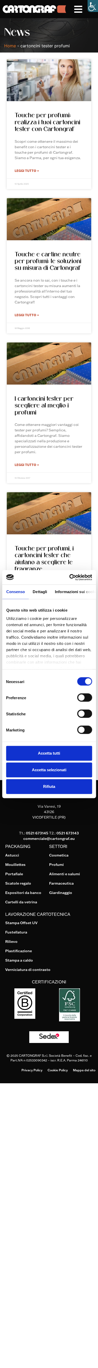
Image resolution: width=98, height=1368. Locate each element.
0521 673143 (67, 833)
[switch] (84, 697)
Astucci (12, 855)
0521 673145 (37, 833)
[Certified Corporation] (24, 1017)
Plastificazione (18, 951)
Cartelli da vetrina (21, 902)
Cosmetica (58, 855)
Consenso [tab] (15, 591)
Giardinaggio (60, 892)
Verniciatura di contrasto (27, 969)
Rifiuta (49, 786)
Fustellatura (16, 932)
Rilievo (11, 941)
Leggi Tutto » (27, 171)
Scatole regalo (18, 883)
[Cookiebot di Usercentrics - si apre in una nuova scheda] (70, 577)
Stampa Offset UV (21, 922)
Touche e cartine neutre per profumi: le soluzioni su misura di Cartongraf (48, 260)
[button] (86, 9)
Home (10, 45)
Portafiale (14, 874)
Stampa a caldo (19, 960)
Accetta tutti (49, 753)
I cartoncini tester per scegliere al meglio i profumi (44, 405)
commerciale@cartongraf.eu (49, 838)
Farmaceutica (61, 883)
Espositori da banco (23, 892)
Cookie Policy (58, 1070)
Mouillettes (15, 864)
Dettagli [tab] (40, 591)
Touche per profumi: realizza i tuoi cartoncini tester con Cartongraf (47, 121)
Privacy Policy (31, 1070)
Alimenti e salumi (64, 874)
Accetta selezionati (49, 770)
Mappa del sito (84, 1070)
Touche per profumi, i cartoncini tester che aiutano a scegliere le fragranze (44, 558)
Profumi (56, 864)
